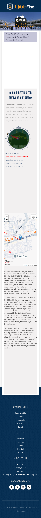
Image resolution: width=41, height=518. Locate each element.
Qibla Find (10, 34)
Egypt (20, 427)
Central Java (22, 37)
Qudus (20, 445)
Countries (21, 34)
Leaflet (25, 265)
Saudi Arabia (20, 413)
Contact (20, 471)
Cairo (20, 452)
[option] (20, 21)
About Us (20, 464)
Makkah (20, 438)
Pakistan (20, 423)
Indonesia (9, 37)
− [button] (7, 219)
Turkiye (20, 416)
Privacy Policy (20, 468)
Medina (20, 442)
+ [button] (7, 216)
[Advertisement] (20, 66)
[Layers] (33, 217)
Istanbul (20, 449)
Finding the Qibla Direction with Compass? (20, 475)
